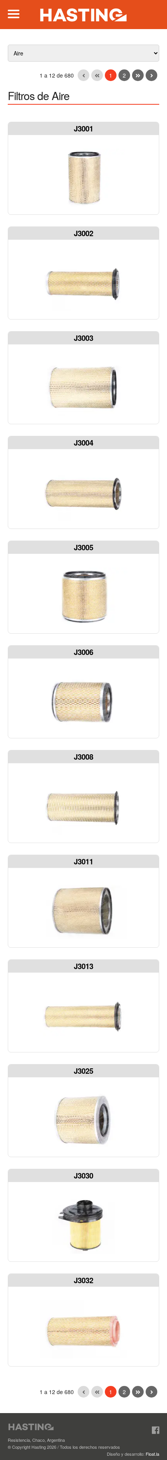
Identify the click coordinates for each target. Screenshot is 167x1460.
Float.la (152, 1454)
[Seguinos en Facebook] (155, 1430)
